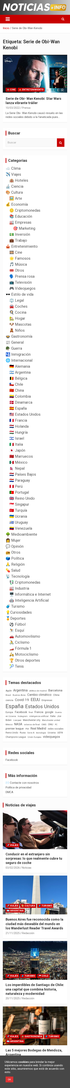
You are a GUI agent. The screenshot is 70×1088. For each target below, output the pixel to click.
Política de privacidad (18, 787)
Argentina (20, 690)
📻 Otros (13, 552)
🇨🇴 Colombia (20, 396)
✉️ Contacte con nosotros (22, 782)
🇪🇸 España (18, 408)
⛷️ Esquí (16, 630)
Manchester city (31, 720)
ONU (50, 724)
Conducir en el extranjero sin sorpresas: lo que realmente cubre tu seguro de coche (34, 858)
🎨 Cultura (14, 192)
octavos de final (32, 724)
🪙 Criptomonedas (24, 210)
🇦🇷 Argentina (20, 372)
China (56, 695)
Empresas (47, 700)
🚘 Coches (18, 306)
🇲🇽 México (18, 462)
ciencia (9, 700)
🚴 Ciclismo (19, 642)
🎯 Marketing (24, 228)
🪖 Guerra (14, 348)
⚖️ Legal (16, 300)
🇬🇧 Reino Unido (22, 498)
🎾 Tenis (16, 666)
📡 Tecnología (17, 576)
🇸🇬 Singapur (19, 504)
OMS (43, 724)
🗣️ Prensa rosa (22, 276)
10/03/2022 (13, 107)
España (15, 706)
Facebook (21, 712)
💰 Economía (17, 204)
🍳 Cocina (17, 312)
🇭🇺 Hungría (18, 432)
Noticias (26, 867)
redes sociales (55, 728)
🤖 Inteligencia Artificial (29, 600)
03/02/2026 (13, 867)
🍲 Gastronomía (19, 336)
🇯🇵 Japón (17, 450)
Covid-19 (22, 700)
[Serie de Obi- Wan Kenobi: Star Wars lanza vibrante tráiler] (35, 74)
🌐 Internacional (19, 360)
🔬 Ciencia (14, 186)
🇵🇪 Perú (16, 486)
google (49, 712)
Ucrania (52, 732)
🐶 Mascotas (20, 324)
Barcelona (55, 690)
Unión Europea (34, 737)
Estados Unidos (42, 706)
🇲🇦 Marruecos (21, 456)
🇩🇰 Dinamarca (20, 402)
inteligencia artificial (39, 716)
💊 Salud (13, 570)
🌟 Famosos (19, 258)
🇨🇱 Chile (16, 384)
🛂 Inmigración (18, 354)
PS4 (27, 729)
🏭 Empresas (20, 222)
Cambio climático (39, 695)
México (9, 724)
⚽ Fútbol (17, 624)
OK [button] (9, 1079)
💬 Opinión (15, 546)
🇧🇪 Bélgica (18, 378)
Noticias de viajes (20, 805)
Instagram (23, 716)
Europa (9, 712)
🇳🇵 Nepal (17, 468)
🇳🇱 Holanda (19, 426)
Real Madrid (38, 728)
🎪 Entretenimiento (31, 89)
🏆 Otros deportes (24, 660)
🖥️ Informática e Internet (30, 594)
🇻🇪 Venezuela (20, 528)
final (31, 712)
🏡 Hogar (17, 318)
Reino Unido (12, 732)
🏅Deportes (16, 618)
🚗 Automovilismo (24, 636)
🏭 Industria (19, 588)
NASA (18, 724)
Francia (39, 712)
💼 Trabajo (18, 240)
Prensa (26, 107)
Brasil (8, 695)
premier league (15, 728)
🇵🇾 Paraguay (19, 480)
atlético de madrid (38, 691)
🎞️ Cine (11, 89)
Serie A (30, 733)
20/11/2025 (13, 998)
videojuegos (51, 737)
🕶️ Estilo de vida (19, 294)
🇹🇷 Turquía (18, 510)
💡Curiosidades (19, 612)
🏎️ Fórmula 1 (20, 648)
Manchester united (51, 720)
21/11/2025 (13, 933)
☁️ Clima (13, 168)
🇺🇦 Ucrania (18, 516)
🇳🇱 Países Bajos (22, 474)
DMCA (9, 792)
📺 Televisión (20, 282)
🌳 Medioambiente (21, 534)
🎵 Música (18, 264)
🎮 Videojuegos (22, 288)
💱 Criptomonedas (24, 582)
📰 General (15, 342)
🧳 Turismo (15, 606)
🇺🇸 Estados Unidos (25, 414)
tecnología (41, 732)
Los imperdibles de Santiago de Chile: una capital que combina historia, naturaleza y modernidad (35, 989)
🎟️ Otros (16, 270)
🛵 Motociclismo (23, 654)
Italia (52, 716)
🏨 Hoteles (18, 180)
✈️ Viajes (13, 174)
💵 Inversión (19, 234)
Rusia (23, 732)
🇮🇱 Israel (16, 438)
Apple (9, 690)
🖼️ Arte (15, 198)
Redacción (28, 933)
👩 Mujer (13, 540)
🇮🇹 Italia (16, 444)
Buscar (60, 142)
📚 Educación (20, 216)
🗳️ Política (15, 558)
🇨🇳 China (16, 390)
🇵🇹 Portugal (19, 492)
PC (56, 724)
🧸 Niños (17, 330)
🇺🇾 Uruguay (18, 522)
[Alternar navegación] (8, 19)
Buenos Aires (19, 695)
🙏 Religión (15, 564)
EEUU (35, 699)
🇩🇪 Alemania (19, 366)
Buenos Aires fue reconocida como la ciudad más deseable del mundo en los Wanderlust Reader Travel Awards (34, 923)
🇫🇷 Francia (18, 420)
